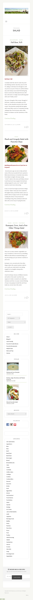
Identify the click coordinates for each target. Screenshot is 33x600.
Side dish (15, 223)
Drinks (8, 486)
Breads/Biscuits (10, 462)
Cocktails (8, 469)
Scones (8, 547)
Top (27, 595)
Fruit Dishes (9, 500)
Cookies (8, 476)
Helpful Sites (9, 348)
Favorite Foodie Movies (12, 344)
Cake (7, 465)
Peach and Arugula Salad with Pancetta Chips (16, 140)
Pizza (7, 530)
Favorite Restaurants (11, 346)
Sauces (8, 544)
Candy (8, 467)
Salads (21, 40)
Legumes (8, 516)
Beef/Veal (8, 453)
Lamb (7, 514)
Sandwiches (9, 542)
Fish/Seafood (9, 495)
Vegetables (22, 223)
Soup (7, 551)
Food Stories (9, 497)
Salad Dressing (14, 40)
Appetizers (9, 444)
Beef (7, 451)
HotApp (8, 507)
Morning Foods (10, 518)
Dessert (8, 481)
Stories (8, 353)
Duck (7, 488)
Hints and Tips (9, 351)
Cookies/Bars (9, 479)
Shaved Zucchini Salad (12, 402)
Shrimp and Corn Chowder (13, 372)
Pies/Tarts (9, 528)
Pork (7, 533)
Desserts (8, 483)
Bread (7, 460)
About (7, 337)
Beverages (9, 458)
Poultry (8, 535)
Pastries (8, 526)
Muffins (8, 521)
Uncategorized (10, 554)
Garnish (8, 504)
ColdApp (8, 474)
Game (7, 502)
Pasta (7, 523)
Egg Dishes (9, 490)
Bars (7, 446)
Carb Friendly (9, 341)
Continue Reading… (10, 118)
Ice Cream (9, 509)
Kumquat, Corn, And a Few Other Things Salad (16, 226)
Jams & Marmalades (11, 511)
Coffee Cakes (9, 472)
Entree (8, 493)
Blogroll (8, 339)
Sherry (18, 124)
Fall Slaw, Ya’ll (16, 42)
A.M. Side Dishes (10, 441)
